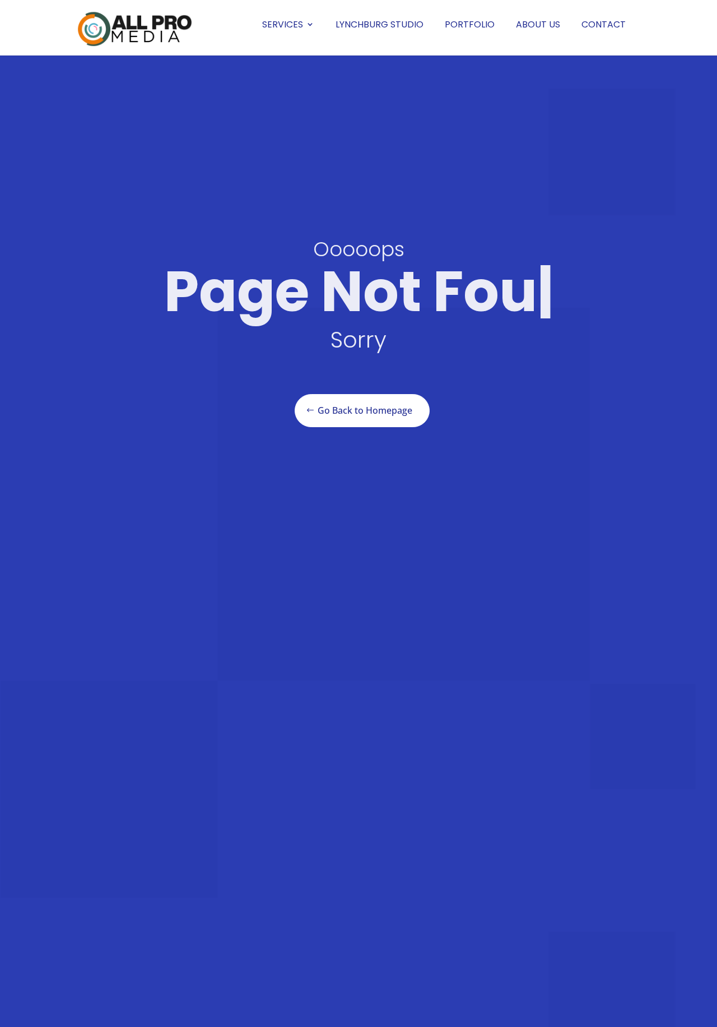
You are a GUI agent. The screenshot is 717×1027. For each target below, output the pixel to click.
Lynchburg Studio (379, 24)
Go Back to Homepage (365, 410)
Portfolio (470, 24)
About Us (538, 24)
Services (282, 24)
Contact (603, 24)
